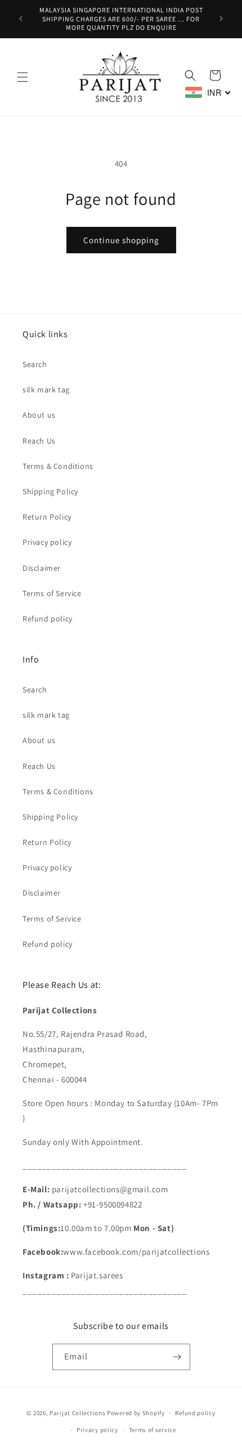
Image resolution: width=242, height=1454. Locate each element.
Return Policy (47, 517)
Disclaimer (42, 568)
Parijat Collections (77, 1412)
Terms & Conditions (58, 466)
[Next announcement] (221, 18)
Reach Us (39, 441)
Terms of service (152, 1430)
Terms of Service (52, 593)
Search (35, 364)
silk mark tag (46, 389)
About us (39, 415)
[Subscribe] (177, 1357)
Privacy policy (47, 542)
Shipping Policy (50, 491)
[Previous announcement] (20, 18)
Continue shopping (121, 240)
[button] (22, 77)
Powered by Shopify (136, 1412)
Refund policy (48, 619)
